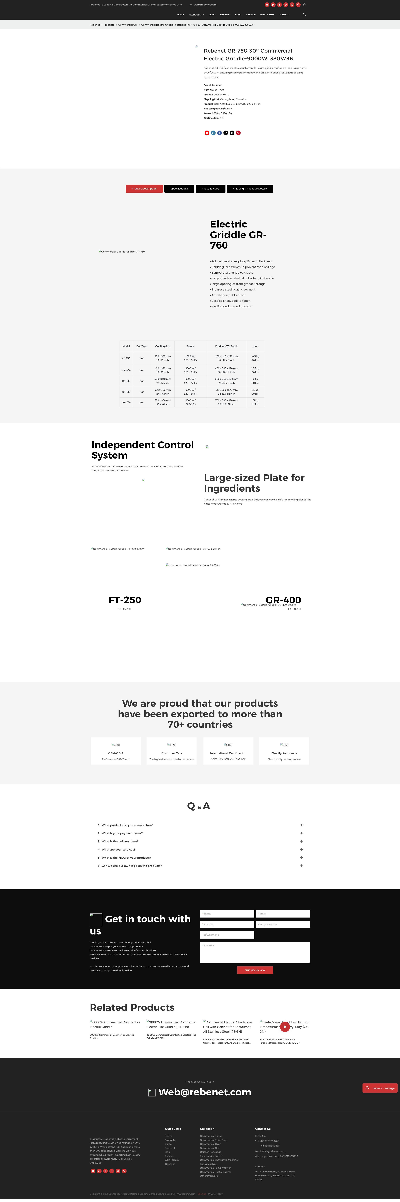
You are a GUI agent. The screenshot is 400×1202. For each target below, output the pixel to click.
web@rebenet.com (205, 4)
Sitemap (201, 1193)
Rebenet (95, 24)
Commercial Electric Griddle (157, 24)
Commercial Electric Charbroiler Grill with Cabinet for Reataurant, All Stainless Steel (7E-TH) (226, 1041)
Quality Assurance (284, 753)
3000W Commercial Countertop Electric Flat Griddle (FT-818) (171, 1036)
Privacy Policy (215, 1193)
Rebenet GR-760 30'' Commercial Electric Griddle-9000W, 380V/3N (215, 24)
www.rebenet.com (186, 1193)
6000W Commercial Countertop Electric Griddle (112, 1036)
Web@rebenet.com (204, 1092)
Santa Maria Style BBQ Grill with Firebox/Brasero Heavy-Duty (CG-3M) (280, 1041)
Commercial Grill (127, 24)
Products (109, 24)
